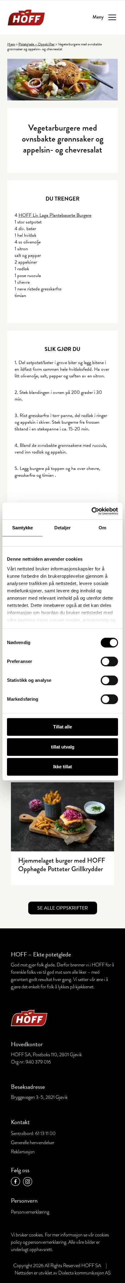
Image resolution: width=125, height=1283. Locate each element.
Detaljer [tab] (62, 527)
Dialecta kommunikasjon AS (84, 1273)
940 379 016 (38, 1062)
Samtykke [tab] (22, 527)
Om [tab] (102, 527)
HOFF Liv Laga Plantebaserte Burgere (55, 215)
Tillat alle (62, 726)
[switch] (109, 661)
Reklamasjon (23, 1151)
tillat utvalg (62, 746)
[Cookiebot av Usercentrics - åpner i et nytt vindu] (91, 511)
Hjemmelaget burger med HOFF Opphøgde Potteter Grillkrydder (61, 865)
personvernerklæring (47, 1242)
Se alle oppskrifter (62, 908)
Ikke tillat (62, 766)
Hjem (11, 44)
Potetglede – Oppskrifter (37, 44)
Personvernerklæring (30, 1212)
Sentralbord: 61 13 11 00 (33, 1133)
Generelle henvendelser (32, 1142)
